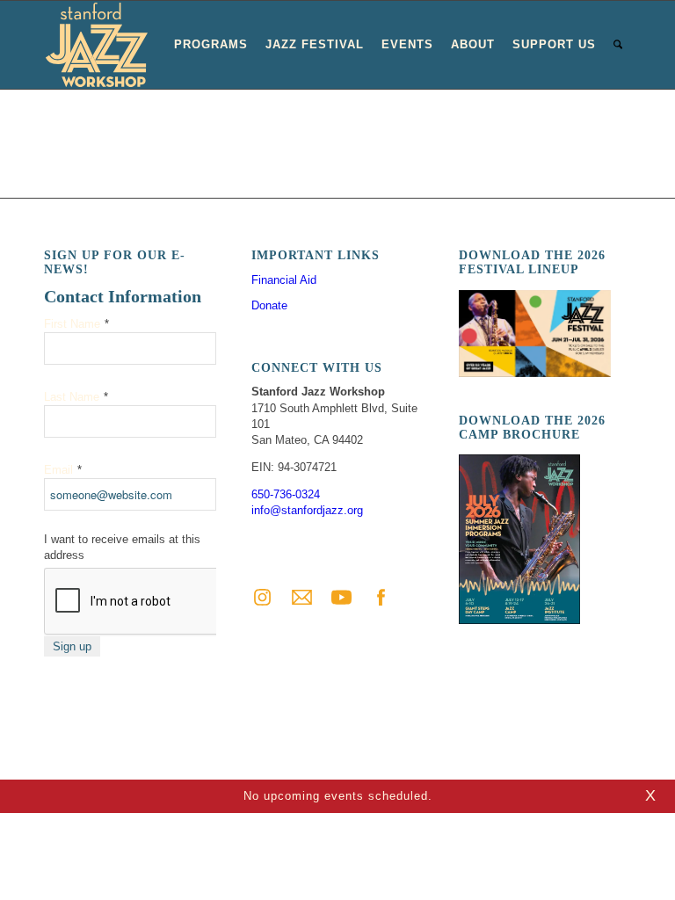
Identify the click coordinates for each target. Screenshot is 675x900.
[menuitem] (211, 45)
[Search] (618, 45)
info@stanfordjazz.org (307, 510)
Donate (269, 305)
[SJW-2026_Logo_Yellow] (96, 45)
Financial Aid (283, 280)
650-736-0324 (285, 494)
